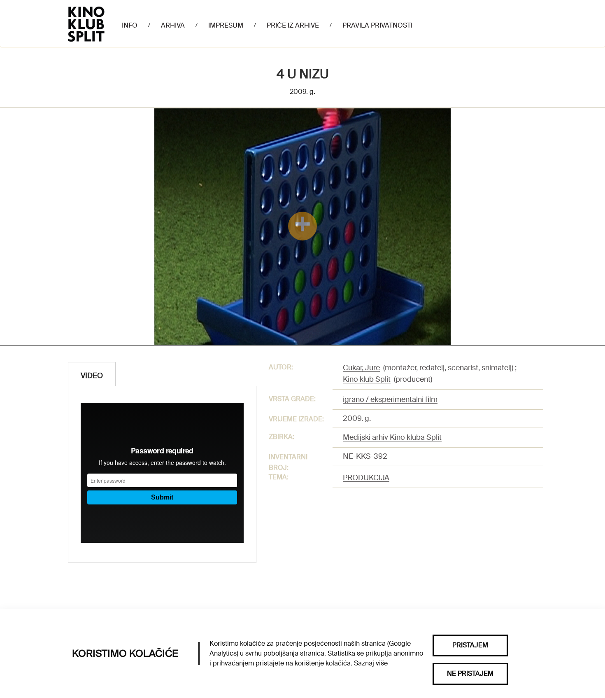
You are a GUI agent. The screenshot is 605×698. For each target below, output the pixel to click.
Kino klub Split (367, 379)
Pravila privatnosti (377, 25)
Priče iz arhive (293, 25)
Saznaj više (371, 663)
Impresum (225, 25)
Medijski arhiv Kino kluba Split (392, 437)
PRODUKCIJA (366, 478)
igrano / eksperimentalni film (390, 399)
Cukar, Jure (361, 368)
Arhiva (173, 25)
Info (129, 25)
